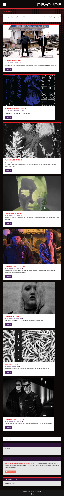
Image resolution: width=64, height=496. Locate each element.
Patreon (22, 465)
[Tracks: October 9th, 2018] (32, 193)
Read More (8, 69)
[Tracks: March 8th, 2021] (31, 41)
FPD (40, 491)
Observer (19, 110)
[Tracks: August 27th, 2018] (29, 298)
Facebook (8, 453)
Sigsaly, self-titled (11, 364)
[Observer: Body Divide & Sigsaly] (29, 90)
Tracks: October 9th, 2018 (13, 213)
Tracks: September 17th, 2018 (15, 266)
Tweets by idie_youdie (10, 483)
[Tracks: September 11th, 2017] (28, 397)
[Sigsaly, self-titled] (29, 346)
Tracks (18, 63)
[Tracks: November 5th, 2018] (32, 140)
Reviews (16, 366)
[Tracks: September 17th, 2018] (32, 246)
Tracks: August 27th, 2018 (13, 316)
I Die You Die (8, 63)
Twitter (7, 449)
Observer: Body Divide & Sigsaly (15, 109)
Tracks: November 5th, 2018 (14, 160)
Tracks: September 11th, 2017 (15, 419)
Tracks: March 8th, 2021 (13, 61)
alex (7, 366)
